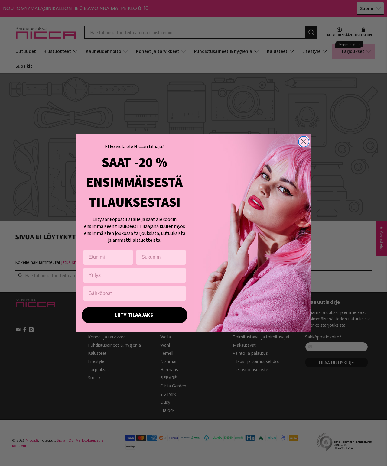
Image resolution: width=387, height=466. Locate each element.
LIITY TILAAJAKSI (135, 315)
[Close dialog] (303, 141)
